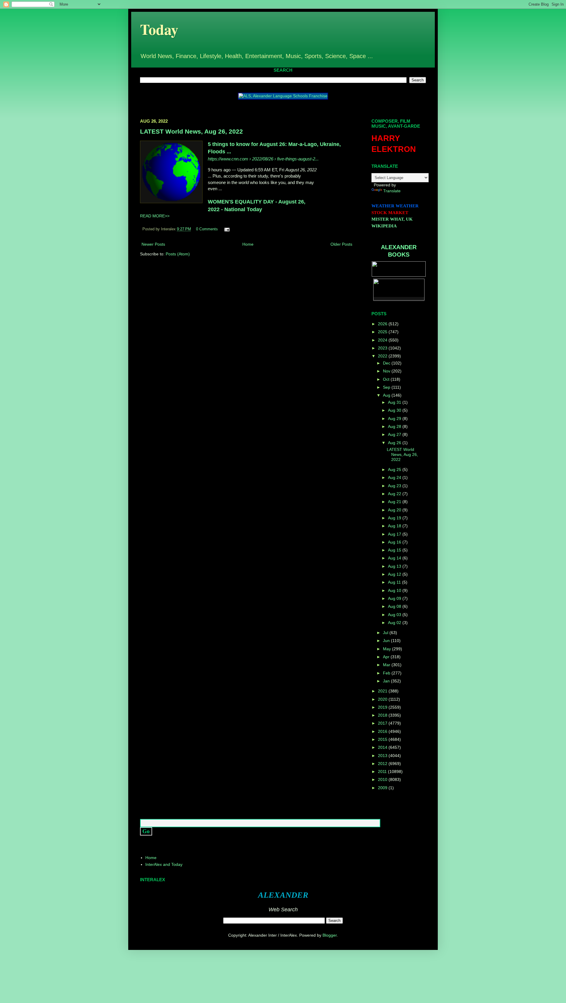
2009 (383, 787)
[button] (141, 173)
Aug (387, 395)
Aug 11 (395, 582)
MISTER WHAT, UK (392, 219)
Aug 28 (395, 426)
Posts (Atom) (178, 254)
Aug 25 (395, 469)
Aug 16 (395, 542)
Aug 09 (395, 598)
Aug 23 (395, 485)
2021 (383, 691)
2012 (383, 763)
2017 (383, 723)
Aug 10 (395, 590)
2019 (383, 707)
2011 (383, 771)
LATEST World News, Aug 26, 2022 (191, 131)
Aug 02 (395, 622)
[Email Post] (226, 229)
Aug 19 (395, 518)
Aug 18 (395, 525)
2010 (383, 779)
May (387, 648)
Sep (387, 387)
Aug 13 (395, 566)
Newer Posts (153, 244)
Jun (387, 640)
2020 (383, 699)
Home (248, 244)
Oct (387, 379)
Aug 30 (395, 410)
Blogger (330, 935)
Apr (387, 656)
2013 (383, 755)
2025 (383, 331)
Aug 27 (395, 434)
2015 (383, 739)
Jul (386, 632)
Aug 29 (395, 418)
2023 (383, 348)
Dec (387, 363)
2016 (383, 731)
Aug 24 (395, 477)
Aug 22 (395, 493)
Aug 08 (395, 606)
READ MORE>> (155, 216)
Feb (387, 673)
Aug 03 (395, 614)
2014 (383, 747)
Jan (387, 681)
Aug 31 (395, 402)
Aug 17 (395, 534)
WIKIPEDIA (384, 226)
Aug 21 (395, 501)
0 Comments (207, 229)
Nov (387, 371)
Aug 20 (395, 510)
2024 (383, 340)
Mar (387, 664)
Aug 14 (395, 558)
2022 (383, 356)
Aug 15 (395, 550)
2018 (383, 715)
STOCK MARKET (389, 212)
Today (159, 29)
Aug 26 (395, 442)
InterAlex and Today (163, 864)
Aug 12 (395, 574)
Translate (392, 190)
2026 (383, 323)
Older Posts (341, 244)
